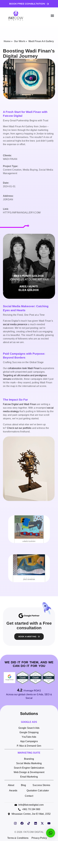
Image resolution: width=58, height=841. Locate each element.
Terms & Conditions (18, 838)
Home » (8, 41)
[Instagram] (15, 823)
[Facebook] (22, 823)
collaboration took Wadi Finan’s (25, 368)
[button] (52, 15)
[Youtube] (49, 823)
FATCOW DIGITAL (33, 832)
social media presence (15, 324)
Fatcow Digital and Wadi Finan (19, 404)
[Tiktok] (29, 823)
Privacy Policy (39, 838)
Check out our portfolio (19, 428)
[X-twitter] (42, 823)
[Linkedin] (36, 823)
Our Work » (20, 41)
